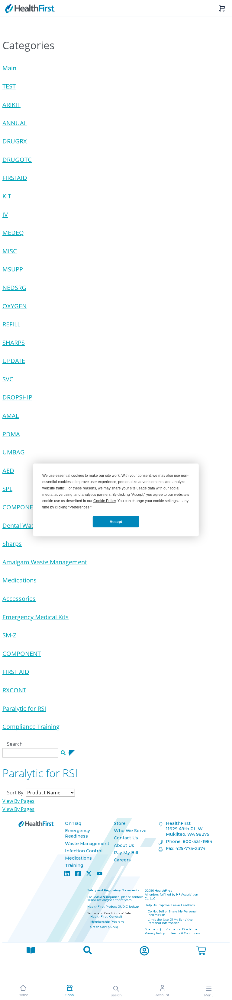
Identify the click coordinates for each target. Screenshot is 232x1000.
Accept (116, 522)
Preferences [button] (79, 507)
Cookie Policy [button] (104, 501)
